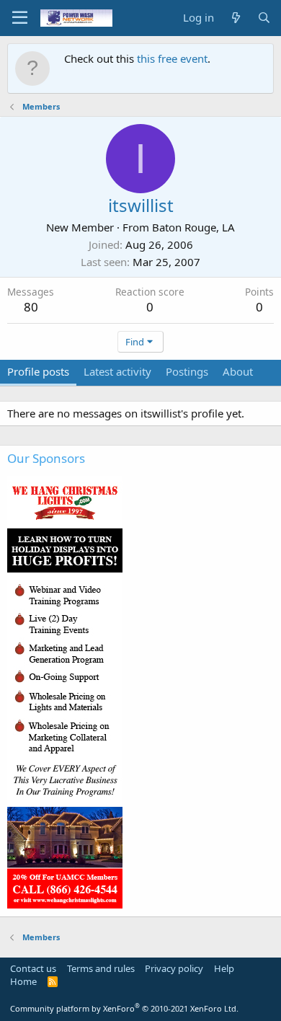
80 (31, 307)
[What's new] (235, 17)
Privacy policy (174, 968)
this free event (172, 58)
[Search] (264, 17)
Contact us (33, 968)
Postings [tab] (187, 371)
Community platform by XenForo (124, 1008)
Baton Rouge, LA (193, 227)
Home (23, 981)
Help (224, 968)
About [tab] (238, 371)
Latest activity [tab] (117, 371)
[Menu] (20, 18)
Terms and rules (101, 968)
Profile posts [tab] (38, 371)
